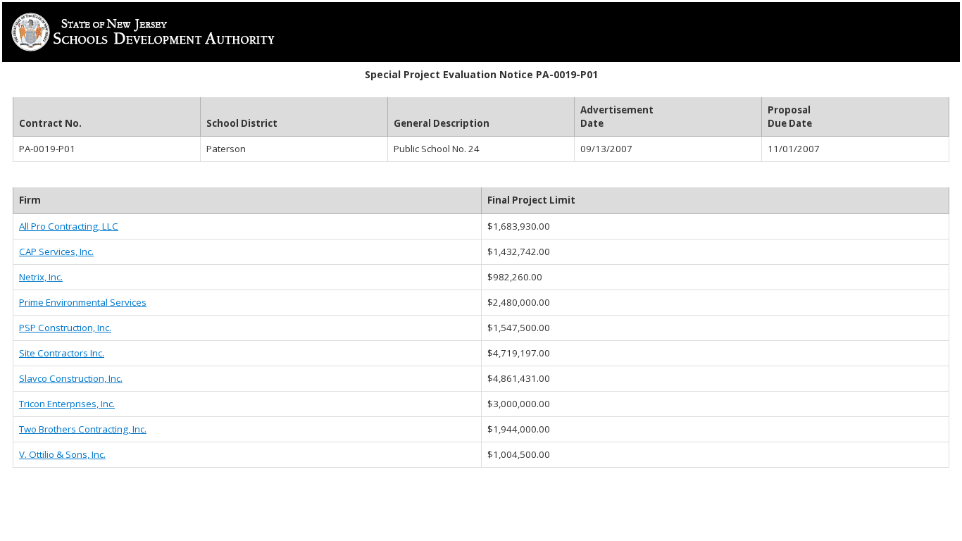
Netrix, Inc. (41, 276)
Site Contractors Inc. (61, 353)
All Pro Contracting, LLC (68, 226)
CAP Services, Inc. (56, 251)
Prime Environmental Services (82, 302)
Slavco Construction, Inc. (71, 378)
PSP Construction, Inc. (65, 327)
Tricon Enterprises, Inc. (67, 403)
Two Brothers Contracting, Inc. (82, 429)
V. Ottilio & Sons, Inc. (62, 454)
